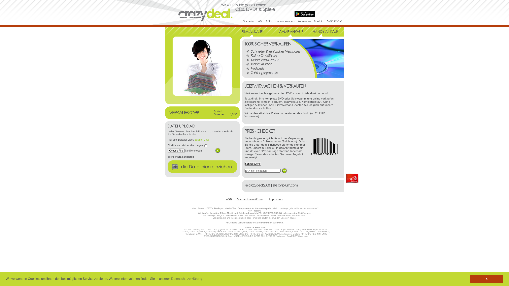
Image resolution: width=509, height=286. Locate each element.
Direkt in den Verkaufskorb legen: (185, 145)
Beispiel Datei (202, 139)
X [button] (487, 278)
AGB (229, 199)
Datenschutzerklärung (250, 199)
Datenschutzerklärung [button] (186, 278)
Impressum (276, 199)
